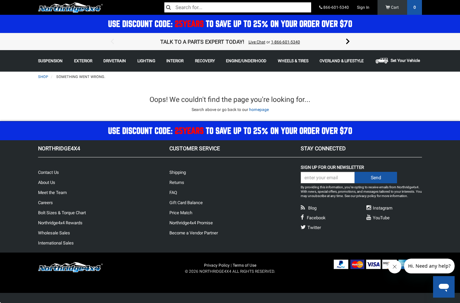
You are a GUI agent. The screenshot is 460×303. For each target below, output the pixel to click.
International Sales (56, 242)
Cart (403, 7)
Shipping (177, 172)
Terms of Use (244, 265)
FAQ (173, 192)
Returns (176, 182)
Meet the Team (52, 192)
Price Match (180, 212)
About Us (46, 182)
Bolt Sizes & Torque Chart (62, 212)
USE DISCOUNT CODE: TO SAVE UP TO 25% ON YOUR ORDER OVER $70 (230, 24)
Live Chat (257, 42)
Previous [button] (112, 41)
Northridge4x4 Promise (191, 222)
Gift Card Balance (186, 202)
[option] (230, 41)
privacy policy (366, 196)
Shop (43, 77)
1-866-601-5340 (285, 42)
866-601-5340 (335, 7)
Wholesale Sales (54, 232)
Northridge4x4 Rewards (60, 222)
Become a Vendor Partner (193, 232)
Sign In (363, 7)
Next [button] (347, 41)
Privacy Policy (217, 265)
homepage (259, 109)
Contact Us (48, 172)
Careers (45, 202)
